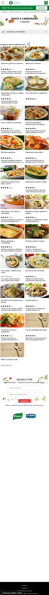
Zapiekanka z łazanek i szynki (36, 182)
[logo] (15, 3)
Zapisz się (24, 401)
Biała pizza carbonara (33, 63)
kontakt (24, 585)
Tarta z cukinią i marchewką (11, 123)
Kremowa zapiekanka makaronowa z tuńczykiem (35, 123)
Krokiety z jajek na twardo (35, 241)
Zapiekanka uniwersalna (34, 152)
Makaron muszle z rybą (9, 359)
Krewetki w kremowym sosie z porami (12, 301)
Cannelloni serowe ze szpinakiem (9, 331)
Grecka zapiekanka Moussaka (36, 330)
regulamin (24, 588)
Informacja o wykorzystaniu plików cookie (24, 593)
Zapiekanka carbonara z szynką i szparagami (12, 94)
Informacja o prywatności (24, 591)
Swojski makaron (32, 300)
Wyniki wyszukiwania (15, 12)
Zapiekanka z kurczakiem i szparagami (10, 212)
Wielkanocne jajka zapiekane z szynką (37, 212)
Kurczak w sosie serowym (35, 271)
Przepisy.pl (4, 12)
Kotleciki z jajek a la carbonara (12, 63)
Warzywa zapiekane (8, 152)
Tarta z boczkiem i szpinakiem (36, 93)
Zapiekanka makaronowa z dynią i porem (10, 183)
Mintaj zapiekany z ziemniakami (7, 242)
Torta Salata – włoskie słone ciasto (11, 271)
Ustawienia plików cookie (12, 593)
